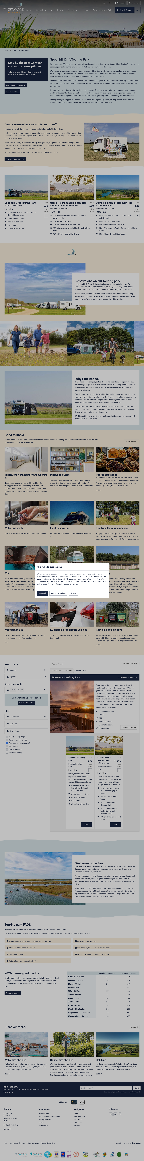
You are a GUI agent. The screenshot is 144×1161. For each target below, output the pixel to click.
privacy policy (75, 584)
